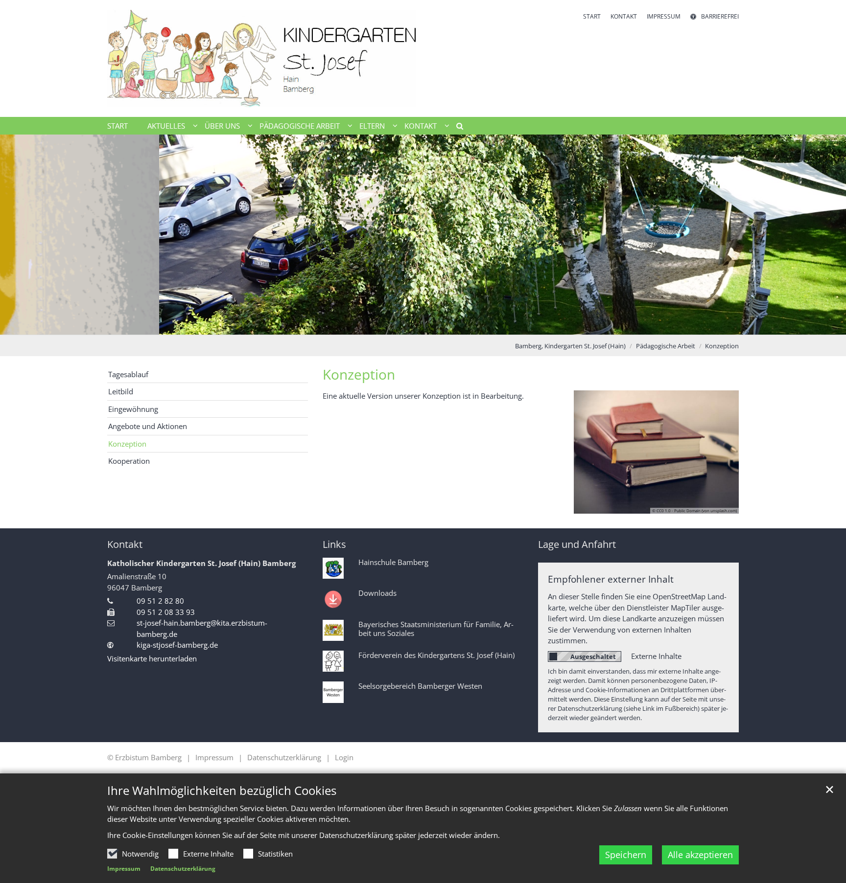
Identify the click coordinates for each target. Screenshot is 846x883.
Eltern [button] (372, 126)
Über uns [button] (222, 126)
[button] (456, 128)
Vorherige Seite (19, 234)
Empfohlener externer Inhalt (611, 579)
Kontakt (124, 544)
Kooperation (129, 461)
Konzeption (722, 345)
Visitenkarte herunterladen (152, 658)
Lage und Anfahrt (577, 544)
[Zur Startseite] (261, 58)
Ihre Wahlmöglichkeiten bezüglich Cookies (221, 790)
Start (117, 126)
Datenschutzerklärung (182, 868)
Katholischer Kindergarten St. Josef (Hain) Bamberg (201, 563)
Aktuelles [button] (166, 126)
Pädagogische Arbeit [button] (299, 126)
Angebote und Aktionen (147, 426)
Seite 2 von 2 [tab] (431, 324)
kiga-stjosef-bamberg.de (177, 645)
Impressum (124, 868)
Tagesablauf (128, 374)
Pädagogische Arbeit (665, 345)
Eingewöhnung (133, 409)
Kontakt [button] (420, 126)
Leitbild (120, 391)
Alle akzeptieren (700, 854)
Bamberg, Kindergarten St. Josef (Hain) (570, 345)
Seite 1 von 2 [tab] (414, 324)
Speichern (625, 854)
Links (334, 544)
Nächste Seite (826, 234)
